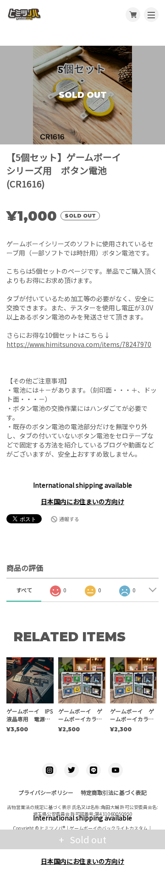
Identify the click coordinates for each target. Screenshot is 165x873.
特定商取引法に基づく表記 (114, 792)
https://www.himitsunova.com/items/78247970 (78, 344)
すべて (24, 590)
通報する (69, 518)
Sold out (87, 839)
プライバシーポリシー (45, 792)
